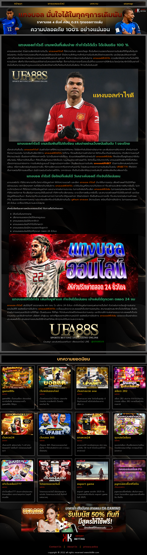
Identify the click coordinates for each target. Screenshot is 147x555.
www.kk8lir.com (91, 552)
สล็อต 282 (121, 391)
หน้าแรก (18, 3)
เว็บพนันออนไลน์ (49, 391)
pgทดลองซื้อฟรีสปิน (127, 484)
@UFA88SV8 (97, 341)
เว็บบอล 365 (47, 438)
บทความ (94, 3)
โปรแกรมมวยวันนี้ (50, 484)
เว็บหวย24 (8, 438)
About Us (72, 546)
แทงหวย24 (83, 438)
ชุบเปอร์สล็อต (123, 438)
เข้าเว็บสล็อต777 (12, 484)
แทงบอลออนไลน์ (56, 3)
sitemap (128, 3)
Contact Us (55, 546)
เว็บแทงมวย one (87, 391)
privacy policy (90, 546)
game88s (8, 391)
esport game (85, 484)
